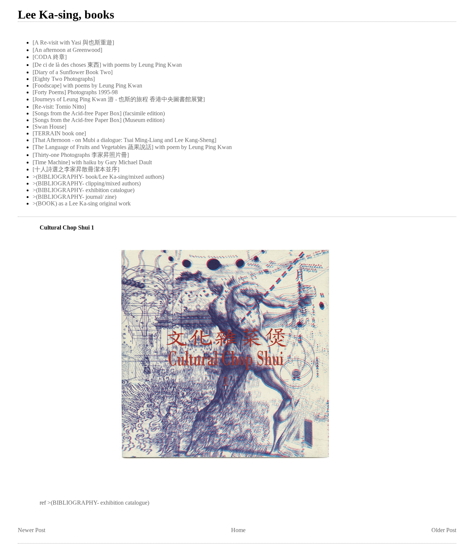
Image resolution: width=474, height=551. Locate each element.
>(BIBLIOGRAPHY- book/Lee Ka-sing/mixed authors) (98, 177)
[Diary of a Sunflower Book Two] (73, 72)
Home (238, 530)
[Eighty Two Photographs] (64, 79)
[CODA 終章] (50, 57)
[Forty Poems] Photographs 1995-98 (75, 92)
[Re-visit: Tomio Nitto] (59, 106)
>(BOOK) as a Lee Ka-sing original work (82, 203)
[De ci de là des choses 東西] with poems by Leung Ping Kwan (107, 65)
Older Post (443, 530)
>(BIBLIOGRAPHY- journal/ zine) (74, 197)
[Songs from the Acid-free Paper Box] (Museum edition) (98, 120)
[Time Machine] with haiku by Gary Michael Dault (92, 162)
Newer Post (31, 530)
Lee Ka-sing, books (66, 14)
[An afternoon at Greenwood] (67, 50)
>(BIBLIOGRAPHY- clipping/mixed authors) (87, 183)
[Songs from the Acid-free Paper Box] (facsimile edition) (99, 113)
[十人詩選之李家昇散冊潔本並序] (76, 169)
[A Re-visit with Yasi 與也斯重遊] (73, 42)
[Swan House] (49, 126)
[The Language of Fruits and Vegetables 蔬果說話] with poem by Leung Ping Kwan (132, 147)
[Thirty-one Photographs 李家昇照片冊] (81, 155)
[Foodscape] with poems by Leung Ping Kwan (87, 85)
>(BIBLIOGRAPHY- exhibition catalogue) (83, 190)
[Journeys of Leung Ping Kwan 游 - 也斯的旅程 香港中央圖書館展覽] (119, 99)
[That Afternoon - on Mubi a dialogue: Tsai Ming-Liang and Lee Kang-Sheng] (124, 140)
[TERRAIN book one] (59, 133)
